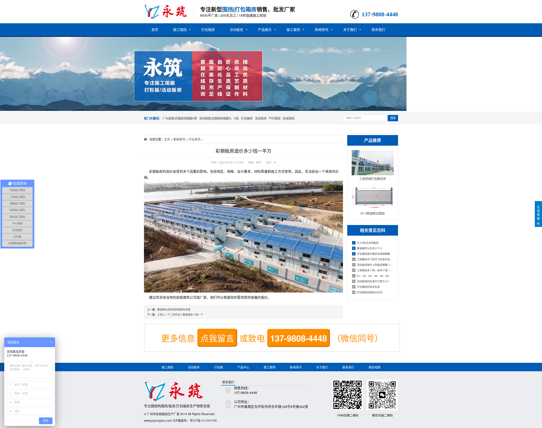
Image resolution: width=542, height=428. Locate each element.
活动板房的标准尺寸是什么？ (371, 281)
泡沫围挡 (289, 118)
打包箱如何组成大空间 (367, 292)
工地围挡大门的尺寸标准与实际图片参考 (373, 259)
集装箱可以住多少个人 (367, 248)
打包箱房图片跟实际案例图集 (371, 253)
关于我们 (350, 29)
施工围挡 (180, 29)
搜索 (393, 118)
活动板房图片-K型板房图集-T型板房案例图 (373, 264)
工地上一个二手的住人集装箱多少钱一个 (180, 314)
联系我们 (378, 29)
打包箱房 (208, 29)
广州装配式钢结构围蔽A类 (180, 118)
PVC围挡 (275, 118)
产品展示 (265, 29)
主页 (167, 139)
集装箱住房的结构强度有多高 (173, 309)
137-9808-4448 (298, 338)
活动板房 (236, 29)
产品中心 (243, 367)
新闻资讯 (321, 29)
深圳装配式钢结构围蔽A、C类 (219, 118)
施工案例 (293, 29)
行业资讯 (194, 139)
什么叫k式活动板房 (366, 242)
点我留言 (217, 338)
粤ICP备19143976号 (203, 420)
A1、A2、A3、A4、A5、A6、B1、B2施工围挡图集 (373, 276)
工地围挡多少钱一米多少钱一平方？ (373, 270)
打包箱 (218, 367)
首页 (154, 29)
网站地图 (374, 367)
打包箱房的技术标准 (366, 287)
